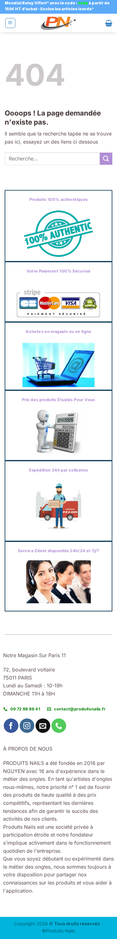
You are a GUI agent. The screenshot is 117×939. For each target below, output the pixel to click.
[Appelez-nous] (58, 725)
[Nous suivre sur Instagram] (27, 725)
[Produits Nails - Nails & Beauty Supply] (58, 23)
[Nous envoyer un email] (43, 725)
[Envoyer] (106, 159)
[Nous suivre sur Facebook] (11, 725)
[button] (10, 23)
